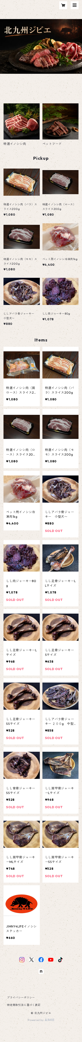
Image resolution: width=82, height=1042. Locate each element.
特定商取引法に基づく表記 (24, 1005)
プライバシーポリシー (21, 997)
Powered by (36, 1020)
